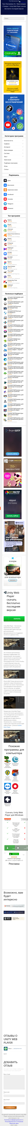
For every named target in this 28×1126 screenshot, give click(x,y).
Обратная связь (14, 1123)
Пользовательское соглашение (14, 1121)
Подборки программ (10, 163)
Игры (6, 166)
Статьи (6, 169)
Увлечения (7, 160)
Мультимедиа (8, 150)
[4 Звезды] (15, 857)
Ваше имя (6, 1092)
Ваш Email (6, 1099)
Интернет (7, 147)
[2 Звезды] (13, 857)
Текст (5, 156)
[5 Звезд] (16, 857)
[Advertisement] (14, 975)
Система (6, 153)
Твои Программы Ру (14, 1)
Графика (6, 144)
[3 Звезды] (14, 857)
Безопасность (8, 140)
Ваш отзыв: (7, 1074)
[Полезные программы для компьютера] (0, 508)
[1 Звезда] (11, 857)
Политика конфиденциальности (13, 1120)
